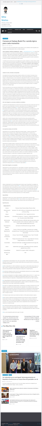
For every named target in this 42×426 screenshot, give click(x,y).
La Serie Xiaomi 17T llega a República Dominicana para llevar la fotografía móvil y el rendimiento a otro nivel (24, 395)
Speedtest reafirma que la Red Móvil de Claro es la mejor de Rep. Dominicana (34, 333)
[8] (19, 185)
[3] (11, 120)
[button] (12, 29)
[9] (36, 189)
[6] (12, 161)
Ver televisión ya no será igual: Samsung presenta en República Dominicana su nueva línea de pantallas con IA (27, 2)
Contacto (10, 32)
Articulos (10, 29)
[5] (7, 147)
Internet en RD (18, 29)
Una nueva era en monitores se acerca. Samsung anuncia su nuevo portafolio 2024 (20, 339)
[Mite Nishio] (3, 31)
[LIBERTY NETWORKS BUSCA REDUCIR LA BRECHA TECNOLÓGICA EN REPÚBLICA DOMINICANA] (5, 389)
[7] (25, 162)
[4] (9, 135)
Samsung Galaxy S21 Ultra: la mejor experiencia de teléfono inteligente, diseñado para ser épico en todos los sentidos (31, 319)
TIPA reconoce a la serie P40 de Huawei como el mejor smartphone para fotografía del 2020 (7, 334)
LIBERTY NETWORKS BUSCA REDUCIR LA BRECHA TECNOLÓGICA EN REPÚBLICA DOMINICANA (24, 389)
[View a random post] (39, 31)
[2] (3, 110)
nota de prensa (5, 38)
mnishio (11, 45)
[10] (19, 198)
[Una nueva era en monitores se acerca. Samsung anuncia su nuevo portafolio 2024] (21, 329)
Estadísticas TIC (30, 29)
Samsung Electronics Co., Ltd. (29, 51)
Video (24, 29)
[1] (16, 107)
